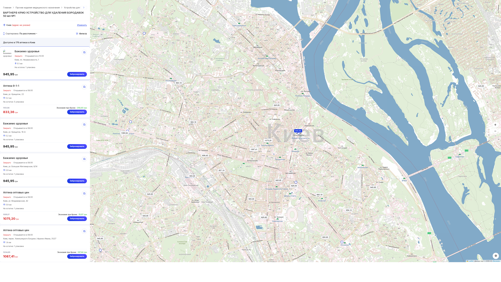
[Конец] (84, 7)
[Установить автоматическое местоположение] (496, 256)
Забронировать (77, 74)
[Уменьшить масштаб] (495, 131)
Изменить (82, 25)
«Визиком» (496, 261)
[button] (100, 250)
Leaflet (470, 261)
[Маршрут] (84, 52)
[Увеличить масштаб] (495, 124)
